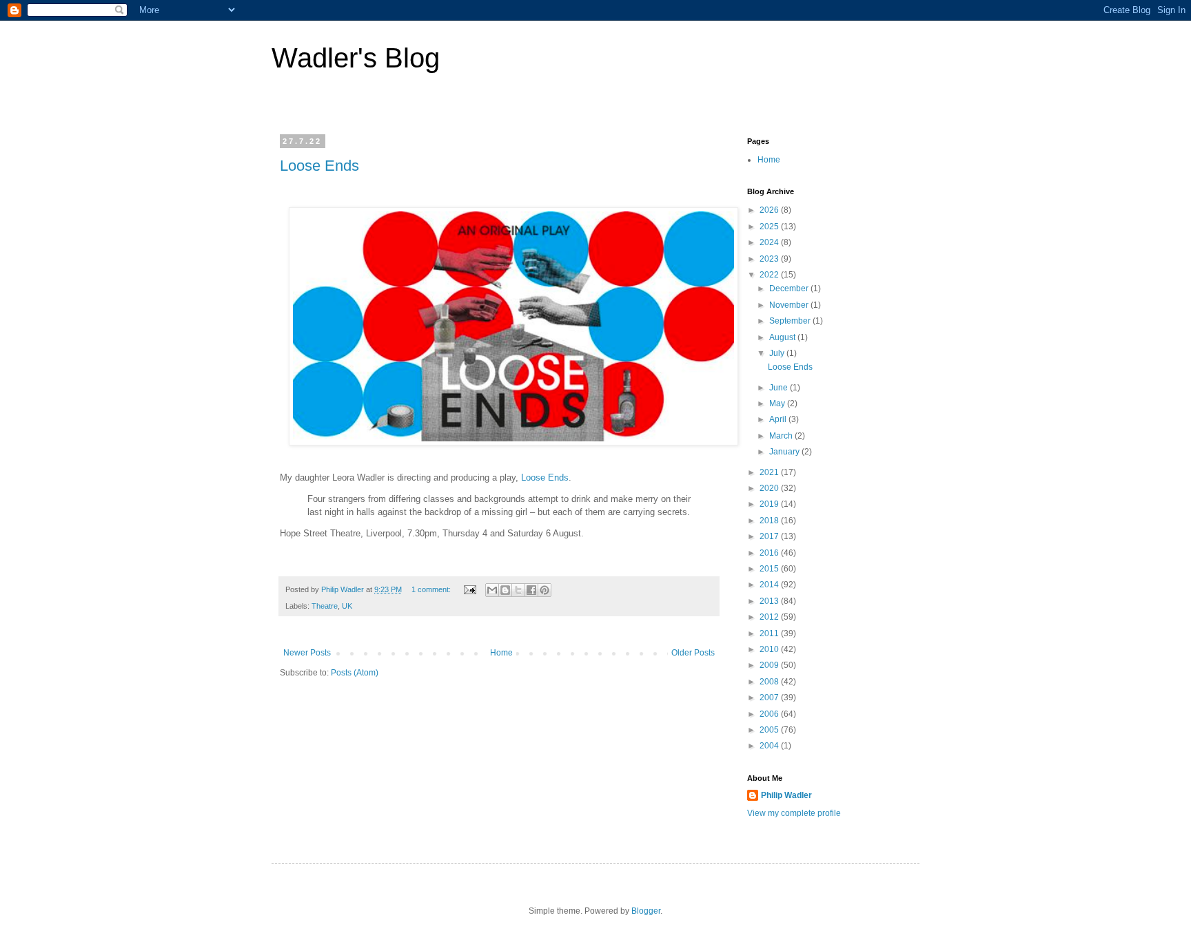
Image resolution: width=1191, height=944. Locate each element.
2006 (770, 714)
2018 (770, 520)
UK (347, 606)
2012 (770, 617)
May (778, 403)
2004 (770, 746)
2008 (770, 681)
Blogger (645, 911)
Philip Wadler (786, 795)
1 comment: (432, 589)
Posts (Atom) (354, 673)
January (785, 452)
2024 (770, 242)
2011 (770, 633)
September (791, 321)
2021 (770, 472)
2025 (770, 226)
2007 (770, 697)
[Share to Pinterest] (544, 590)
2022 (770, 275)
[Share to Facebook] (531, 590)
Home (501, 653)
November (790, 305)
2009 (770, 665)
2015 (770, 569)
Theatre (325, 606)
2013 (770, 601)
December (790, 288)
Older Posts (693, 653)
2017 (770, 536)
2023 (770, 259)
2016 (770, 553)
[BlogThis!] (505, 590)
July (777, 353)
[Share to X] (518, 590)
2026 (770, 210)
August (783, 337)
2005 (770, 730)
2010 (770, 649)
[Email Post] (469, 589)
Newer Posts (307, 653)
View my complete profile (794, 813)
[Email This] (492, 590)
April (778, 419)
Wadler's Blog (356, 58)
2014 (770, 584)
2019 (770, 504)
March (782, 436)
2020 (770, 488)
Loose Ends (319, 165)
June (779, 387)
